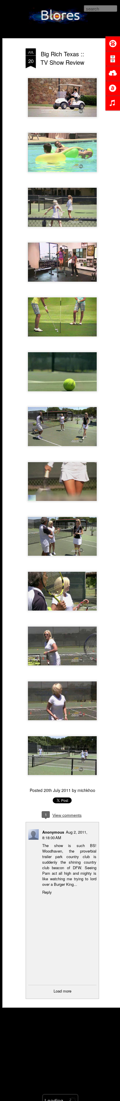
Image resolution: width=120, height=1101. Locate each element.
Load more (62, 991)
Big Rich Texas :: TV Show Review (62, 58)
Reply (47, 892)
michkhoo (86, 790)
